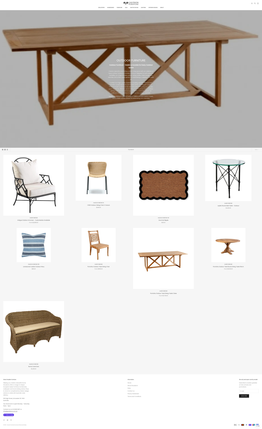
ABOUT (162, 7)
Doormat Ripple (163, 220)
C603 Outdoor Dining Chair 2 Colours (98, 205)
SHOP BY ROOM (134, 7)
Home (129, 383)
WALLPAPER (101, 7)
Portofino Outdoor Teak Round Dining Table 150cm (228, 266)
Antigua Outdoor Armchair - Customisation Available (33, 220)
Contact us (131, 391)
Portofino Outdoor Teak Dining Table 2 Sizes (163, 293)
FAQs (129, 388)
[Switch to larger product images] (2, 149)
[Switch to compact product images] (7, 149)
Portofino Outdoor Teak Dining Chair (99, 266)
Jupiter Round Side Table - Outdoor (228, 206)
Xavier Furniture (34, 218)
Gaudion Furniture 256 (33, 264)
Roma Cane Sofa (33, 366)
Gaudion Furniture (33, 364)
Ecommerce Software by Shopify (20, 424)
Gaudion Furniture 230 (163, 218)
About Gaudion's (133, 385)
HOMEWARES (110, 7)
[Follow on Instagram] (7, 420)
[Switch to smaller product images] (5, 149)
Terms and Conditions (134, 396)
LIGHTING (143, 7)
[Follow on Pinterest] (11, 420)
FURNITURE (119, 7)
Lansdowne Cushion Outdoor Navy (33, 266)
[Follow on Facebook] (4, 420)
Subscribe (244, 396)
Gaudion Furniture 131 (98, 202)
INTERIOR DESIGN (153, 7)
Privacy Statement (133, 394)
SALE (126, 7)
